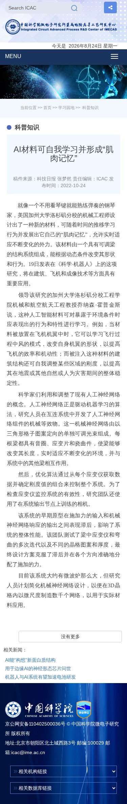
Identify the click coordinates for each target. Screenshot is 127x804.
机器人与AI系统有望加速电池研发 (40, 677)
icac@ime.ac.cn (28, 752)
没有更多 (70, 636)
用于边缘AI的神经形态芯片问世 (38, 668)
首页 (47, 107)
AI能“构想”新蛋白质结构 (30, 660)
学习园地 (66, 107)
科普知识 (90, 107)
